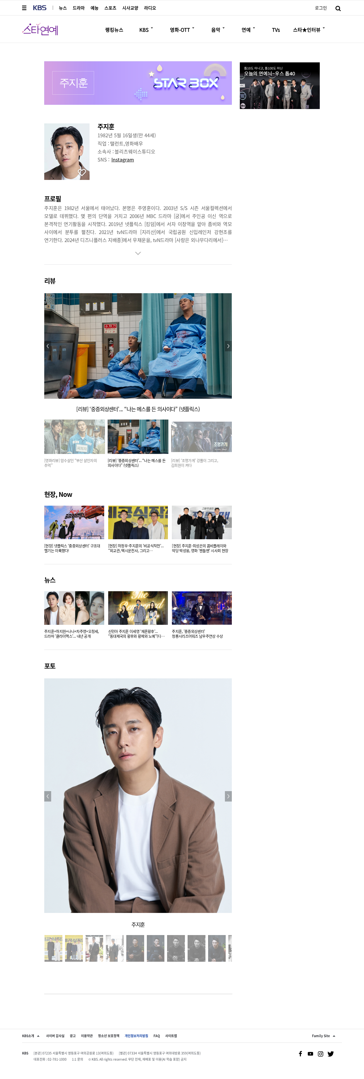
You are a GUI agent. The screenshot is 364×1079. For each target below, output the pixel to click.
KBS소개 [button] (28, 1035)
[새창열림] (280, 86)
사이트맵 (171, 1035)
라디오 (150, 8)
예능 (95, 8)
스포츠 (110, 8)
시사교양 (130, 8)
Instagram (122, 159)
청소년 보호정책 (108, 1035)
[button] (24, 7)
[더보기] (152, 28)
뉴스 (63, 8)
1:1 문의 (77, 1059)
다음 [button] (228, 522)
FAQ (156, 1035)
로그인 (321, 8)
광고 (73, 1035)
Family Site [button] (321, 1035)
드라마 (79, 8)
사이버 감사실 (55, 1035)
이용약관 (87, 1035)
